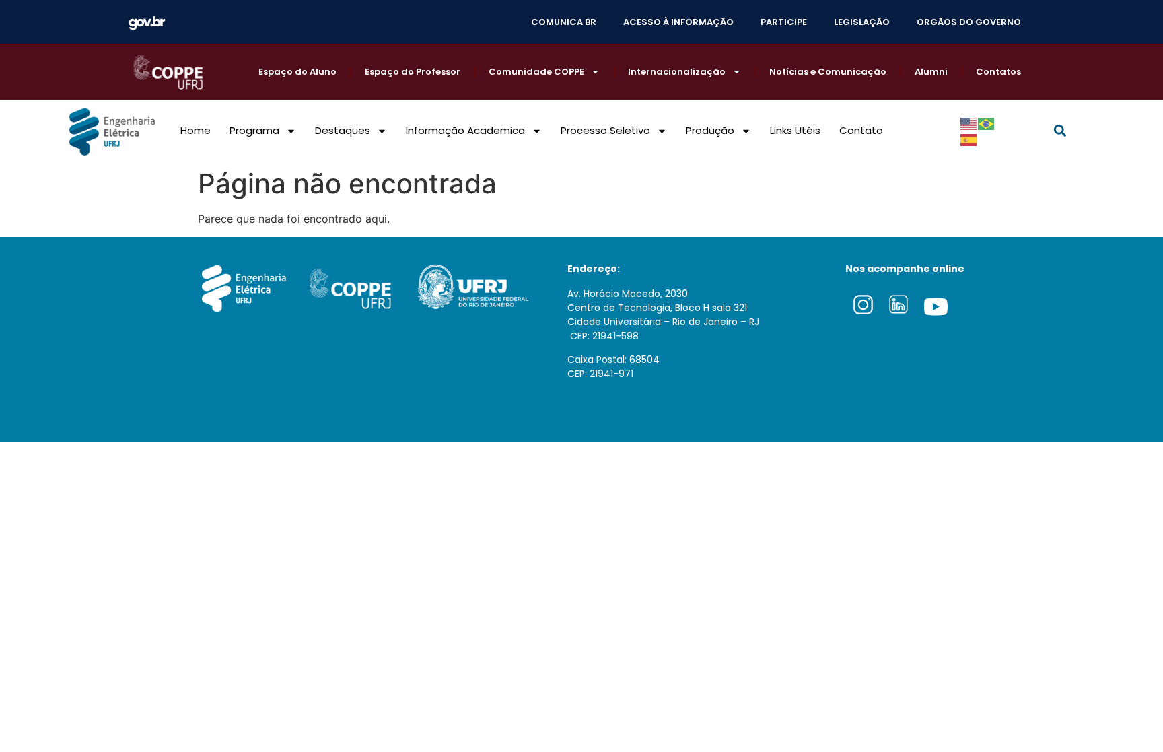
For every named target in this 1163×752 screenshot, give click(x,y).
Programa (254, 130)
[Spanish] (969, 138)
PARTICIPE (784, 21)
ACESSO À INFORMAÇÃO (678, 21)
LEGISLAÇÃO (862, 21)
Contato (861, 130)
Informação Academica (465, 130)
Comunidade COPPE (536, 71)
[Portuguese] (986, 122)
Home (195, 130)
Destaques (342, 130)
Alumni (931, 71)
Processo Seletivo (605, 130)
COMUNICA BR (563, 21)
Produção (710, 130)
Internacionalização (677, 71)
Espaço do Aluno (297, 71)
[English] (969, 122)
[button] (1060, 131)
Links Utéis (795, 130)
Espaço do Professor (412, 71)
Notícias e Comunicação (827, 71)
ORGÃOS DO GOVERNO (969, 21)
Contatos (998, 71)
